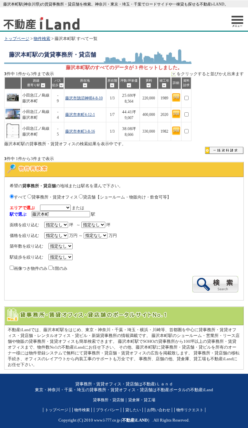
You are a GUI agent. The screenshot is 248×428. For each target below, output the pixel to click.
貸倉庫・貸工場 (141, 400)
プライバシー (107, 410)
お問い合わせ (158, 410)
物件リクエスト (189, 410)
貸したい (133, 410)
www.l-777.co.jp (107, 420)
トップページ (16, 38)
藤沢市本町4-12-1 (80, 115)
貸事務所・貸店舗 (108, 400)
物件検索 (42, 38)
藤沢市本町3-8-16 (80, 131)
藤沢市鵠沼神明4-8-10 (84, 98)
